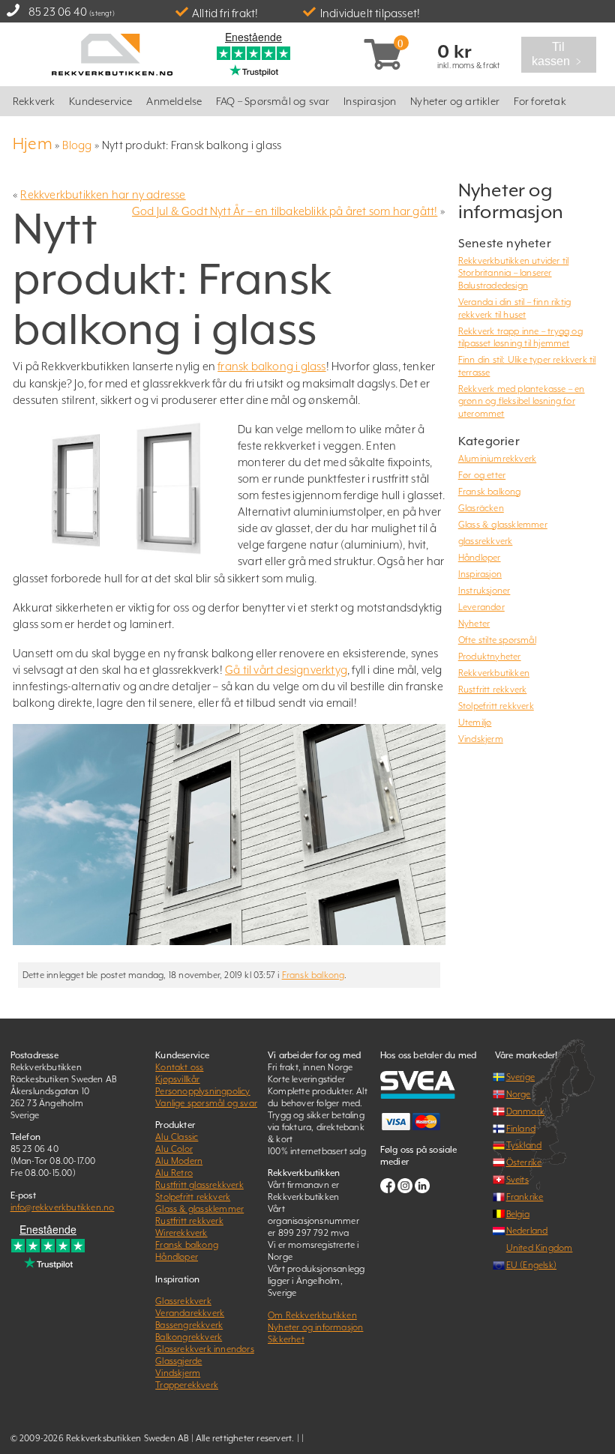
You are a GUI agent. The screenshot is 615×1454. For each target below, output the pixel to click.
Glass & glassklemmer (503, 524)
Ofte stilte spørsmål (497, 640)
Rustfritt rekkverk (492, 689)
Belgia (518, 1214)
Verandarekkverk (189, 1313)
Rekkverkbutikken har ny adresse (102, 194)
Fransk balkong (313, 975)
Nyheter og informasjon (315, 1327)
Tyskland (524, 1145)
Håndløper (479, 557)
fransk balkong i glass (272, 366)
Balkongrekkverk (188, 1337)
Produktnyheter (489, 656)
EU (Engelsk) (531, 1265)
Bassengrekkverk (189, 1325)
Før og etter (482, 475)
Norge (518, 1094)
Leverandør (481, 607)
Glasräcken (481, 508)
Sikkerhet (286, 1339)
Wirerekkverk (181, 1233)
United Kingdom (539, 1248)
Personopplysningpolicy (202, 1091)
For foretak (540, 101)
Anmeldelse (174, 101)
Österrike (524, 1162)
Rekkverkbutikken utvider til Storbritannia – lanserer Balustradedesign (513, 273)
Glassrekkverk (183, 1301)
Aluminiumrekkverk (497, 458)
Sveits (517, 1179)
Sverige (520, 1077)
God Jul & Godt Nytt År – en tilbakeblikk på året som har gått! (284, 211)
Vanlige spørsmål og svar (206, 1103)
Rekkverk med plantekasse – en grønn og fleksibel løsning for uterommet (521, 401)
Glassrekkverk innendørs (204, 1349)
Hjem (32, 143)
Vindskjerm (480, 739)
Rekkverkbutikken (494, 673)
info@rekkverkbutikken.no (62, 1207)
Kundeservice (100, 101)
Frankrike (525, 1197)
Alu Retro (174, 1173)
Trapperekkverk (186, 1385)
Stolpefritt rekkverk (496, 706)
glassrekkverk (485, 541)
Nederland (527, 1230)
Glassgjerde (178, 1361)
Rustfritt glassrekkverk (199, 1185)
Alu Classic (176, 1137)
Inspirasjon (370, 101)
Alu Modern (178, 1161)
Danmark (525, 1111)
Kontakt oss (179, 1067)
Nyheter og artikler (455, 101)
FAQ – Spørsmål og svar (272, 101)
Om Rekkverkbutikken (312, 1315)
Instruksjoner (484, 590)
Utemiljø (475, 722)
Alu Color (174, 1149)
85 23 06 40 (57, 11)
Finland (521, 1128)
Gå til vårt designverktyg (286, 669)
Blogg (77, 145)
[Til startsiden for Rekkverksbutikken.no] (112, 52)
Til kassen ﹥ (563, 55)
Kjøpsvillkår (177, 1079)
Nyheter (474, 623)
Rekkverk (34, 101)
